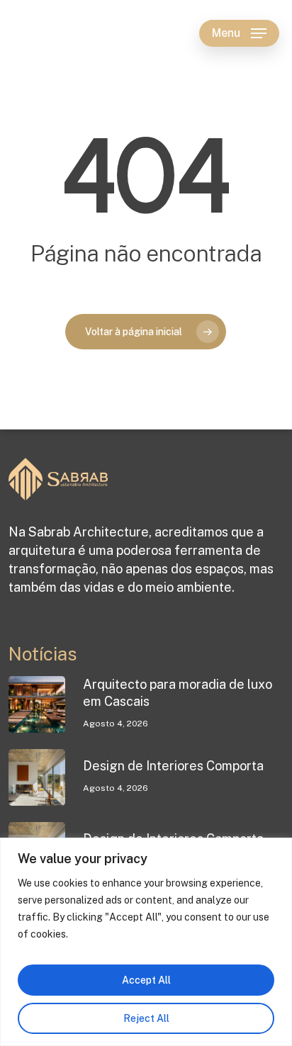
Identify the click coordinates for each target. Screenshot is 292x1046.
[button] (239, 33)
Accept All (146, 980)
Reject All (146, 1018)
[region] (146, 942)
